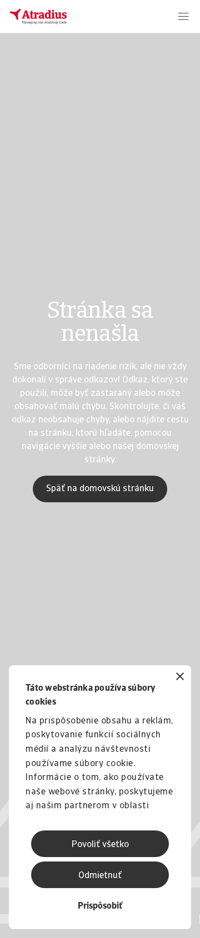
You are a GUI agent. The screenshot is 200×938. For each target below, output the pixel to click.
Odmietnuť (100, 875)
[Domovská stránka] (38, 16)
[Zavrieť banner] (180, 677)
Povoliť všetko (100, 844)
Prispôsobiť (100, 906)
